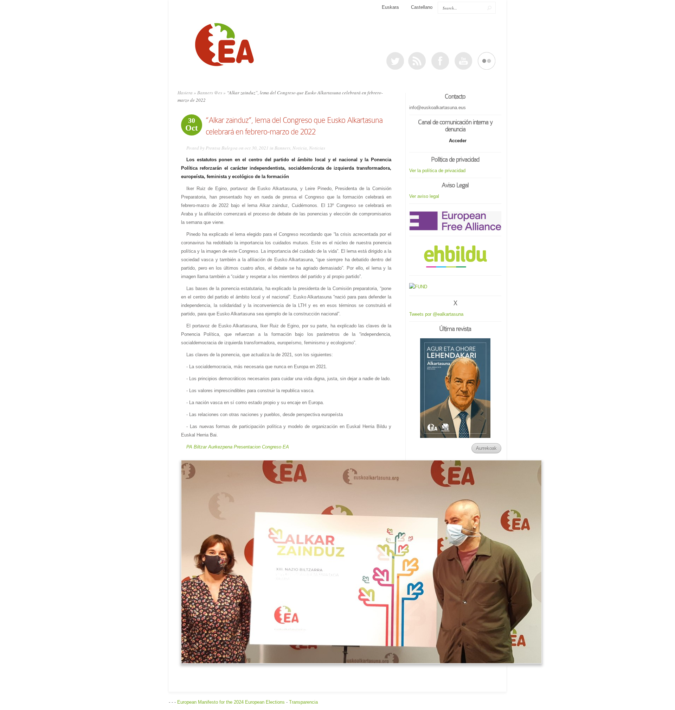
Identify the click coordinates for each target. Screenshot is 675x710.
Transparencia (303, 702)
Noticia (299, 148)
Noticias (317, 148)
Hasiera (185, 92)
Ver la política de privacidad (437, 170)
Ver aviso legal (424, 196)
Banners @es (209, 92)
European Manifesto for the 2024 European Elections (231, 702)
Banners (282, 148)
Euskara (390, 7)
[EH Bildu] (455, 257)
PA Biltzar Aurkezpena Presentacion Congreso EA (237, 447)
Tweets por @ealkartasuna (436, 314)
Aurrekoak (486, 448)
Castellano (421, 7)
